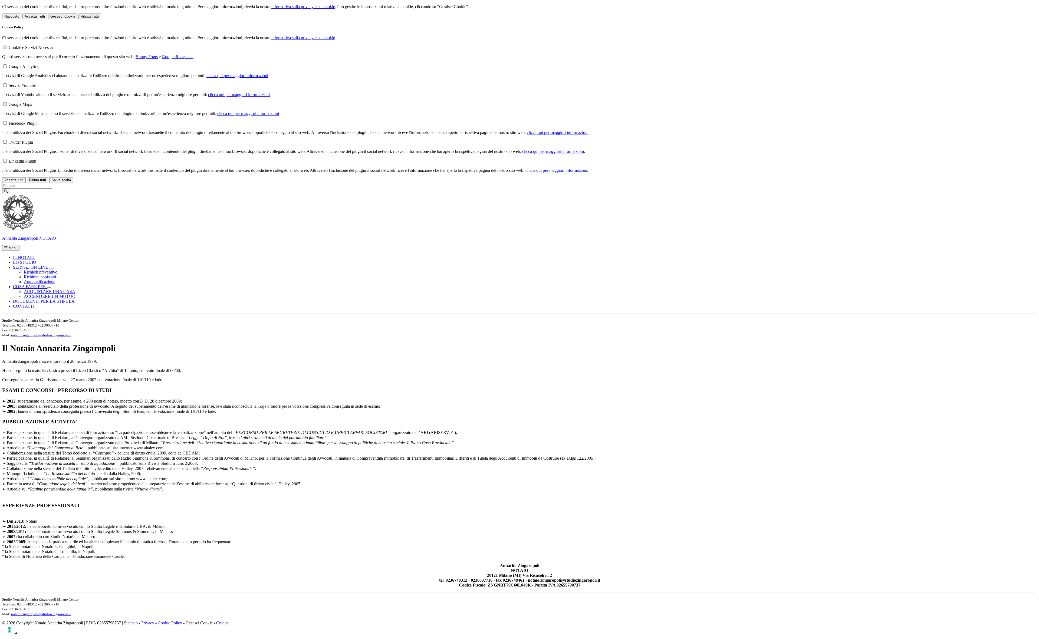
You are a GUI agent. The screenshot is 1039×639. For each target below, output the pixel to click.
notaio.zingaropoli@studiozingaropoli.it (41, 335)
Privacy (147, 623)
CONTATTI (23, 306)
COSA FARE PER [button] (30, 286)
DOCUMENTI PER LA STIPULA (44, 301)
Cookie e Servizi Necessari (32, 47)
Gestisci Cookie (62, 16)
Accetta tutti (14, 180)
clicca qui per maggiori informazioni (237, 75)
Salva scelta (61, 180)
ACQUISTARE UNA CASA (49, 291)
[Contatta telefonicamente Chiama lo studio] (15, 632)
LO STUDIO (24, 262)
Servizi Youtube (22, 85)
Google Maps (20, 104)
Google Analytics (23, 66)
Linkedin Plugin (22, 161)
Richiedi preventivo (40, 272)
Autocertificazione (39, 281)
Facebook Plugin (23, 123)
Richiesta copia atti (40, 277)
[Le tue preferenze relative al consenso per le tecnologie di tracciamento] (9, 629)
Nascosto (11, 16)
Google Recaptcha (177, 56)
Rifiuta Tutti (90, 16)
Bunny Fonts (147, 56)
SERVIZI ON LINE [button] (31, 267)
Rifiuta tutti (37, 180)
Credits (222, 623)
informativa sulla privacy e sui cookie (303, 6)
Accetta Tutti (35, 16)
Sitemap (131, 623)
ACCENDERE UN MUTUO (49, 296)
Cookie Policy (170, 623)
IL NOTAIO (24, 257)
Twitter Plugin (21, 142)
